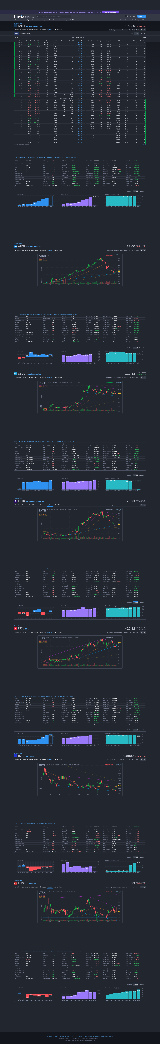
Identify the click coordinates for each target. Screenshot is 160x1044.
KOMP (58, 951)
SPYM (75, 157)
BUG (68, 314)
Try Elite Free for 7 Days (109, 12)
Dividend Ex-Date (19, 334)
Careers (62, 1036)
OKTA (40, 314)
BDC (19, 569)
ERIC (31, 569)
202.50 (80, 102)
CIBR (65, 314)
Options (49, 30)
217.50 (80, 113)
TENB (28, 314)
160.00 (80, 68)
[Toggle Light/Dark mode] (127, 16)
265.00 (80, 137)
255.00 (80, 133)
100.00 (80, 46)
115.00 (80, 52)
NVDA (25, 157)
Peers (15, 157)
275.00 (80, 141)
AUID (22, 823)
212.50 (80, 109)
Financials (43, 30)
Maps (28, 20)
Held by (49, 157)
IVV (58, 157)
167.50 (80, 74)
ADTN (25, 951)
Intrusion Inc (30, 756)
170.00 (80, 76)
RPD (23, 314)
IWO (69, 569)
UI (23, 569)
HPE (29, 157)
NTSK (20, 314)
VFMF (76, 951)
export (144, 144)
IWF (69, 157)
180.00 (80, 83)
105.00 (80, 48)
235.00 (80, 126)
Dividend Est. (18, 330)
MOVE (42, 823)
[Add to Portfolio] (144, 29)
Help (143, 20)
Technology (112, 30)
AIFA (19, 823)
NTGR (40, 696)
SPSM (66, 569)
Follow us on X (88, 1036)
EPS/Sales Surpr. (65, 185)
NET (25, 314)
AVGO (22, 157)
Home (16, 20)
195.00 (80, 94)
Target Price (129, 179)
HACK (55, 314)
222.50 (80, 117)
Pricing (137, 20)
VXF (73, 314)
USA (130, 30)
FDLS (64, 951)
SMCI (37, 157)
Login (133, 16)
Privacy (81, 1036)
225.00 (80, 119)
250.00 (80, 131)
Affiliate (49, 1036)
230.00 (80, 122)
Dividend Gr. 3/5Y (19, 336)
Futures (55, 20)
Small (133, 250)
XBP (28, 823)
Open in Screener (18, 23)
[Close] (158, 12)
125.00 (80, 55)
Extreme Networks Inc (35, 501)
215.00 (80, 111)
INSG (22, 951)
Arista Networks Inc (34, 26)
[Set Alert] (141, 29)
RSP (70, 696)
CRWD (37, 314)
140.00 (80, 61)
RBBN (28, 951)
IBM (45, 157)
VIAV (29, 569)
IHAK (70, 314)
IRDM (45, 951)
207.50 (80, 106)
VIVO (33, 823)
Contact (67, 1036)
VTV (64, 441)
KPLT (25, 823)
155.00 (80, 66)
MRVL (31, 157)
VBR (61, 696)
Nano (133, 759)
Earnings (63, 183)
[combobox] (53, 16)
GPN (43, 696)
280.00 (80, 143)
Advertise (55, 1036)
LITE (38, 696)
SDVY (76, 314)
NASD (137, 377)
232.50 (80, 124)
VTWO (72, 951)
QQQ (57, 441)
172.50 (80, 77)
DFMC (79, 951)
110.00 (80, 50)
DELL (34, 157)
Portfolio (72, 20)
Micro (133, 887)
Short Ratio (106, 166)
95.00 (80, 44)
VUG (62, 157)
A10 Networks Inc (33, 247)
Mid (134, 505)
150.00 (80, 65)
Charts (33, 20)
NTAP (40, 157)
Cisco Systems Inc (33, 374)
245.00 (80, 130)
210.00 (80, 107)
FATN (39, 823)
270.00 (80, 139)
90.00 (80, 42)
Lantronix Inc (31, 883)
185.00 (80, 87)
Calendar (78, 20)
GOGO (42, 951)
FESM (72, 569)
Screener (22, 20)
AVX (36, 823)
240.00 (80, 128)
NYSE (137, 30)
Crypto (66, 20)
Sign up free (141, 16)
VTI (53, 157)
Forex (60, 20)
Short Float (106, 164)
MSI (43, 157)
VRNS (34, 314)
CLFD (19, 951)
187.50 (80, 89)
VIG (71, 441)
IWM (62, 314)
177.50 (80, 81)
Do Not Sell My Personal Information (103, 1036)
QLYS (31, 314)
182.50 (80, 85)
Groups (44, 20)
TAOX (45, 823)
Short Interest (33, 30)
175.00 (80, 79)
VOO (55, 157)
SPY (60, 157)
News (38, 20)
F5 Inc (27, 629)
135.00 (80, 59)
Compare (25, 30)
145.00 (80, 63)
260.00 (80, 135)
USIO (30, 823)
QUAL (71, 157)
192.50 (80, 92)
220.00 (80, 115)
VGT (67, 157)
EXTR (19, 696)
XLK (64, 157)
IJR (52, 314)
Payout (17, 338)
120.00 (80, 53)
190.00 (80, 90)
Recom (128, 177)
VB (62, 569)
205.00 (80, 104)
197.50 (80, 96)
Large (133, 632)
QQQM (73, 441)
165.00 (80, 72)
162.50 (80, 70)
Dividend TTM (18, 332)
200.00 (80, 100)
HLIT (21, 569)
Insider (49, 20)
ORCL (38, 441)
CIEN (41, 441)
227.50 (80, 120)
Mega (133, 30)
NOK (44, 441)
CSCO (19, 157)
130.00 (80, 57)
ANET (19, 441)
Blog (72, 1036)
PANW (44, 314)
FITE (69, 951)
